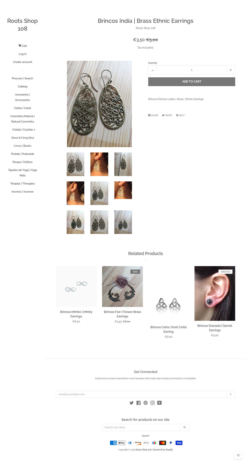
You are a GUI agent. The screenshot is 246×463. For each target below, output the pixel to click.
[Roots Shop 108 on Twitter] (131, 403)
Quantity (152, 63)
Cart (24, 45)
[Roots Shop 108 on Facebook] (138, 403)
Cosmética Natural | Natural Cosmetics (22, 119)
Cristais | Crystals (22, 129)
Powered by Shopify (163, 449)
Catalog (22, 86)
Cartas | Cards (22, 108)
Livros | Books (22, 145)
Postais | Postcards (22, 154)
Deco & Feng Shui (22, 137)
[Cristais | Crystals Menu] (34, 130)
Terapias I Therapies (22, 183)
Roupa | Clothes (22, 162)
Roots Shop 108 (22, 24)
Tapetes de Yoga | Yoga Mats (22, 172)
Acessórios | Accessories (22, 97)
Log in (22, 54)
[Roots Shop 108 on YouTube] (159, 403)
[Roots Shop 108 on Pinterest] (145, 403)
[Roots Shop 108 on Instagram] (152, 403)
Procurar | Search (22, 78)
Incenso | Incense (22, 191)
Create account (22, 62)
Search (145, 436)
